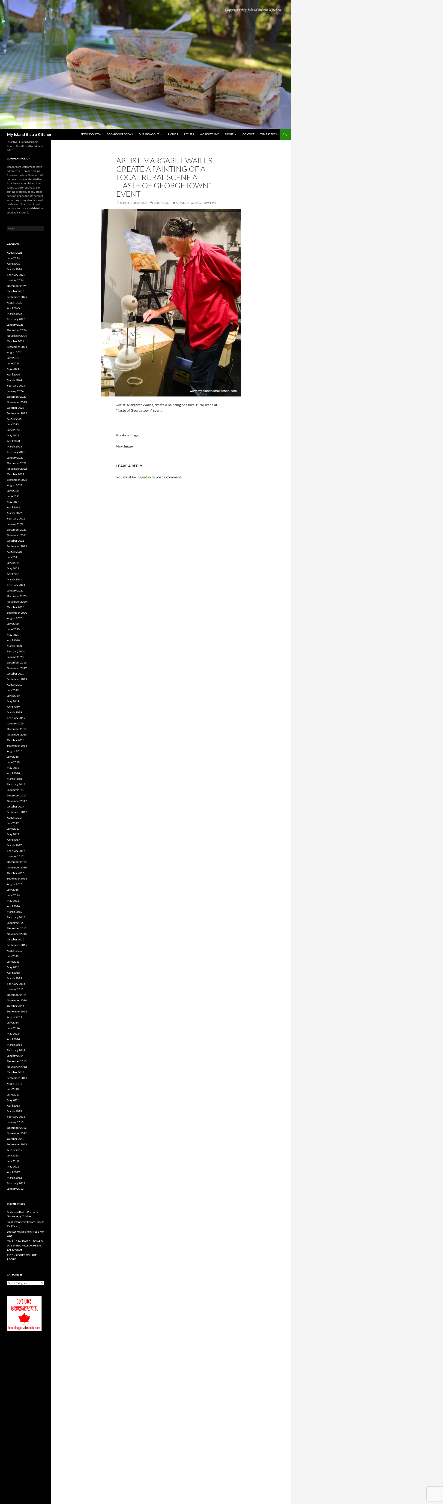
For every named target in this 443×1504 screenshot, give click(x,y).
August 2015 (14, 950)
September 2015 (17, 945)
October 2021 (15, 540)
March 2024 (14, 380)
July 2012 (13, 1155)
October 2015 (15, 939)
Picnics (173, 134)
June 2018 (13, 762)
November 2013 (17, 1067)
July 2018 (13, 756)
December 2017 (17, 795)
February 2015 (16, 983)
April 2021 (13, 574)
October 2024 (15, 341)
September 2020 (17, 612)
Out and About (149, 134)
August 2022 (14, 485)
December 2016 (17, 862)
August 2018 (14, 751)
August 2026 (14, 252)
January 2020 (15, 657)
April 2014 (13, 1039)
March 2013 (14, 1111)
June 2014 (13, 1028)
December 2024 (17, 330)
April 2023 (13, 441)
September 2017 (17, 812)
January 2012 (15, 1188)
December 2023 (17, 396)
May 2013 (13, 1100)
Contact (248, 134)
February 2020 (16, 651)
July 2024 (13, 358)
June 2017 (13, 828)
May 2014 (13, 1033)
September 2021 (17, 546)
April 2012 (13, 1172)
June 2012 (13, 1161)
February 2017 (16, 851)
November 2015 (17, 934)
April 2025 (13, 308)
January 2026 (15, 280)
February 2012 (16, 1183)
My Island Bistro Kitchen (29, 134)
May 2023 (13, 435)
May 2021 (13, 568)
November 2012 (17, 1133)
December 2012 (17, 1127)
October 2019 (15, 673)
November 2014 (17, 1000)
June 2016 (13, 895)
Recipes (189, 134)
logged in (144, 477)
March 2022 (14, 513)
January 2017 (15, 856)
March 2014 (14, 1044)
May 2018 (13, 767)
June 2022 (13, 496)
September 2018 (17, 745)
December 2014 (17, 995)
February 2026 (16, 274)
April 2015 (13, 972)
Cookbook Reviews (120, 134)
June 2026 (13, 258)
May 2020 (13, 634)
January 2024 (15, 391)
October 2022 (15, 474)
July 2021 (13, 557)
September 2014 (17, 1011)
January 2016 (15, 923)
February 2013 (16, 1116)
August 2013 (14, 1083)
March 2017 (14, 845)
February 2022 (16, 518)
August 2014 (14, 1017)
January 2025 (15, 324)
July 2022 (13, 490)
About (229, 134)
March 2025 (14, 313)
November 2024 (17, 335)
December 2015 (17, 928)
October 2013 (15, 1072)
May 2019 (13, 701)
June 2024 (13, 363)
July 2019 (13, 690)
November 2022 (17, 468)
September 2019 (17, 679)
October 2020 (15, 607)
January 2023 (15, 457)
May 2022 (13, 502)
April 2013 (13, 1105)
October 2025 (15, 291)
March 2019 (14, 712)
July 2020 (13, 623)
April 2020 (13, 640)
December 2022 (17, 463)
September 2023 (17, 413)
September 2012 (17, 1144)
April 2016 (13, 906)
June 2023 (13, 430)
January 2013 (15, 1122)
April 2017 (13, 839)
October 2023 (15, 407)
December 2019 (17, 662)
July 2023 (13, 424)
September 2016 (17, 878)
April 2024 (13, 374)
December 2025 (17, 286)
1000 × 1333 (161, 202)
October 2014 (15, 1006)
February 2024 (16, 385)
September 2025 (17, 297)
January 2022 (15, 524)
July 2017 (13, 823)
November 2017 (17, 801)
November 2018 (17, 734)
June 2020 (13, 629)
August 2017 (14, 817)
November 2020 (17, 601)
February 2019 (16, 718)
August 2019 (14, 684)
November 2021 (17, 535)
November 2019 (17, 668)
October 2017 (15, 806)
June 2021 (13, 562)
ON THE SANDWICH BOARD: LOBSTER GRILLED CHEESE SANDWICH (25, 1245)
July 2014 (13, 1022)
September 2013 (17, 1078)
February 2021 (16, 585)
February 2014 (16, 1050)
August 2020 (14, 618)
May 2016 (13, 900)
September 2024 (17, 346)
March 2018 (14, 779)
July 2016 (13, 889)
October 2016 (15, 873)
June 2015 (13, 961)
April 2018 (13, 773)
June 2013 (13, 1094)
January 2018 (15, 790)
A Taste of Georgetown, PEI (196, 202)
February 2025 (16, 319)
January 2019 (15, 723)
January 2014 (15, 1055)
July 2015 (13, 956)
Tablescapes (268, 134)
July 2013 (13, 1089)
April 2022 (13, 507)
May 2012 (13, 1166)
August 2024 (14, 352)
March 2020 (14, 646)
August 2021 (14, 551)
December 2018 (17, 729)
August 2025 (14, 302)
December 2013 (17, 1061)
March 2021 (14, 579)
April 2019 (13, 706)
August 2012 (14, 1150)
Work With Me (209, 134)
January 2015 (15, 989)
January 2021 (15, 590)
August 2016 (14, 884)
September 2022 (17, 479)
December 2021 (17, 529)
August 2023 (14, 418)
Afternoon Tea (91, 134)
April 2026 (13, 263)
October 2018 (15, 740)
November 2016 (17, 867)
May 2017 (13, 834)
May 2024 (13, 369)
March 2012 (14, 1177)
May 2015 (13, 967)
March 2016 (14, 911)
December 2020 (17, 596)
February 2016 (16, 917)
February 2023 (16, 452)
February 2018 (16, 784)
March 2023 (14, 446)
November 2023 (17, 402)
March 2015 (14, 978)
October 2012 (15, 1139)
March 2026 (14, 269)
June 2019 (13, 695)
